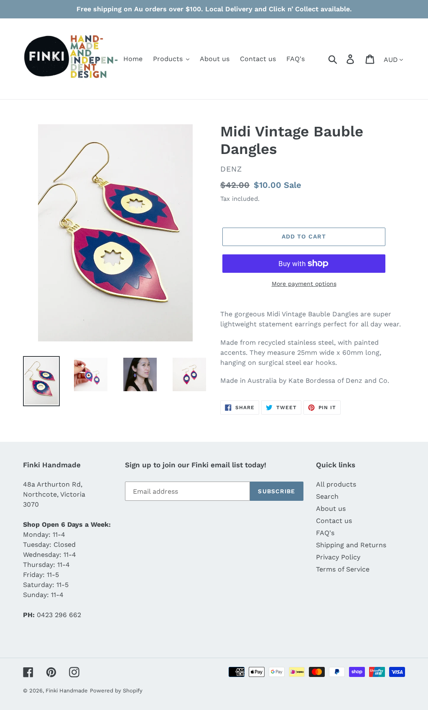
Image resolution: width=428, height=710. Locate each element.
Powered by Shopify (116, 690)
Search (327, 496)
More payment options (304, 283)
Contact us (334, 521)
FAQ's (325, 533)
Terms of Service (342, 569)
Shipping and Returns (351, 545)
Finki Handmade (67, 690)
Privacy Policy (338, 557)
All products (336, 484)
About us (331, 509)
